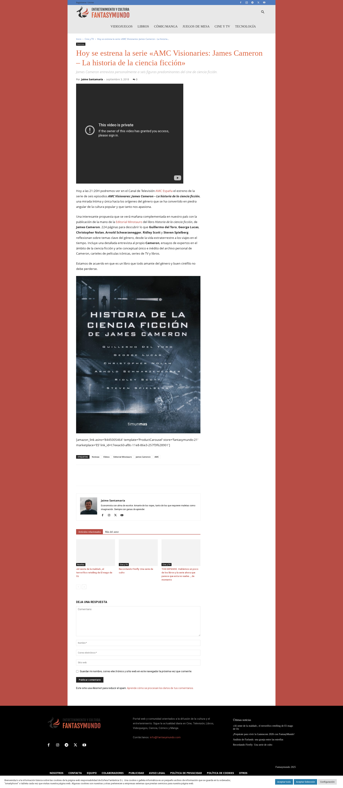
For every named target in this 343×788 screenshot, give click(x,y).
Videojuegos (122, 26)
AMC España (164, 191)
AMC (157, 456)
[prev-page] (78, 587)
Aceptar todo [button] (284, 782)
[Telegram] (252, 2)
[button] (262, 12)
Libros (143, 26)
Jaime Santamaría (92, 79)
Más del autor (112, 532)
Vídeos (106, 456)
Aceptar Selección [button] (305, 782)
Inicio (78, 38)
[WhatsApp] (104, 478)
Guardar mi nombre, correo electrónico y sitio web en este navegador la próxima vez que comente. (136, 671)
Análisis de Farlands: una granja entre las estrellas (258, 739)
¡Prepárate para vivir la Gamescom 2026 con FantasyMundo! (264, 734)
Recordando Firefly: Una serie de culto (252, 744)
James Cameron (143, 456)
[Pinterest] (96, 478)
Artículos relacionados (89, 532)
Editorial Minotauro (129, 222)
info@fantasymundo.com (165, 737)
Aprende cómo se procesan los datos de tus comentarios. (160, 688)
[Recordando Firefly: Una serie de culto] (138, 552)
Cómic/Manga (166, 26)
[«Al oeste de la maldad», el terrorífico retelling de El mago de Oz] (95, 552)
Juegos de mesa (196, 26)
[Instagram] (246, 2)
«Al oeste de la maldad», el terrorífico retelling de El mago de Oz (94, 572)
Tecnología (245, 26)
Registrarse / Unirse (85, 2)
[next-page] (84, 587)
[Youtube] (264, 2)
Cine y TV (222, 26)
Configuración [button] (327, 782)
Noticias (80, 44)
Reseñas (80, 564)
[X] (258, 2)
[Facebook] (240, 2)
